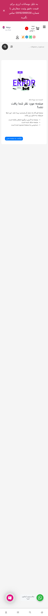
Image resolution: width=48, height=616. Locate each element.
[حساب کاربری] (6, 612)
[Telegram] (26, 37)
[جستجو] (5, 47)
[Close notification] (3, 10)
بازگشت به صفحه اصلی (14, 138)
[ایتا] (23, 37)
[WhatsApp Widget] (40, 597)
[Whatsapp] (30, 37)
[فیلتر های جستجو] (11, 47)
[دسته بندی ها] (18, 612)
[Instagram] (34, 37)
